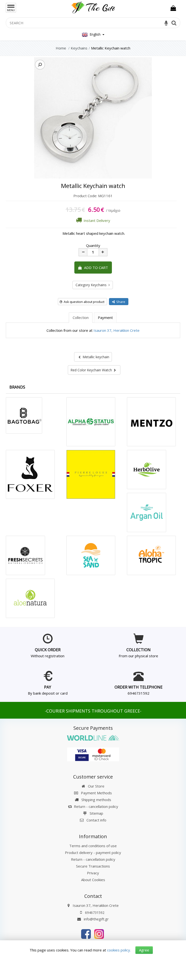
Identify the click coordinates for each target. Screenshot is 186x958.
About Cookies (93, 879)
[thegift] (93, 6)
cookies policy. (119, 950)
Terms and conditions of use (93, 845)
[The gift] (86, 933)
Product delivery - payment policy (93, 852)
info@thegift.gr (96, 919)
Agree (144, 950)
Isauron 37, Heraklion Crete (116, 330)
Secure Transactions (93, 866)
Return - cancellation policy (96, 806)
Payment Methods (96, 792)
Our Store (95, 786)
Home (61, 48)
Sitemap (96, 813)
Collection (81, 317)
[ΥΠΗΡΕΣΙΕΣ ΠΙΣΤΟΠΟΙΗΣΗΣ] (93, 754)
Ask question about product (83, 302)
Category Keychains (92, 285)
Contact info (96, 820)
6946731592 (138, 693)
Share (120, 302)
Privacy (93, 872)
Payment (105, 317)
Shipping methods (95, 799)
